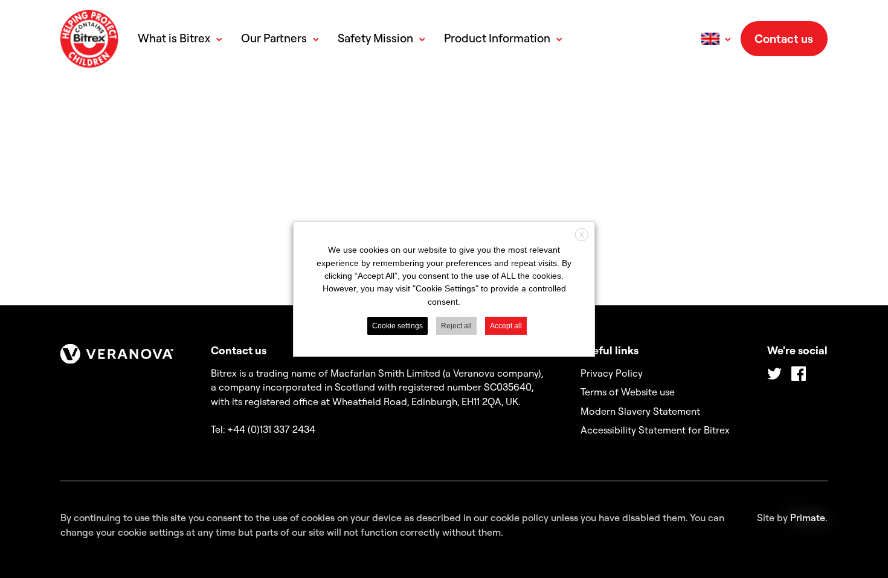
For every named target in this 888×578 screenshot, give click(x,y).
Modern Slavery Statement (640, 411)
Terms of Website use (628, 392)
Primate (807, 517)
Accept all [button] (506, 326)
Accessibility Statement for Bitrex (655, 430)
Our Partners (274, 38)
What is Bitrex (174, 38)
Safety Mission (375, 38)
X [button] (581, 235)
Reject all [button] (456, 326)
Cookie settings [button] (397, 326)
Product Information (497, 38)
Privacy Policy (612, 373)
